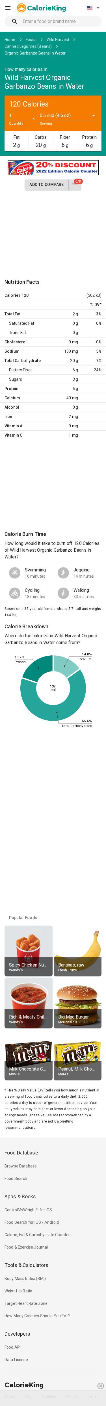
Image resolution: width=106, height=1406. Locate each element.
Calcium (12, 398)
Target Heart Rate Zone (26, 1303)
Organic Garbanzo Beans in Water (35, 53)
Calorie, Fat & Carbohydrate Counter (37, 1234)
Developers (17, 1334)
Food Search (16, 1178)
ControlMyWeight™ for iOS (28, 1210)
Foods (31, 39)
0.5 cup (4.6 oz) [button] (55, 115)
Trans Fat (17, 332)
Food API (13, 1347)
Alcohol (12, 407)
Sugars (15, 379)
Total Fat (12, 314)
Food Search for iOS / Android (32, 1222)
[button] (93, 7)
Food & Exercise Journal (26, 1247)
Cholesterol (16, 342)
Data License (16, 1359)
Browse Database (21, 1166)
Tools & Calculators (27, 1265)
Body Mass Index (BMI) (25, 1278)
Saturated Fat (21, 323)
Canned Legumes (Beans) (28, 46)
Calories (13, 295)
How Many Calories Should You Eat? (37, 1316)
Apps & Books (20, 1196)
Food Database (21, 1153)
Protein (11, 388)
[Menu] (8, 8)
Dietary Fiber (20, 370)
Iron (8, 416)
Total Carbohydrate (23, 360)
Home (10, 39)
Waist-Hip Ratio (18, 1291)
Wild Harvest (58, 39)
